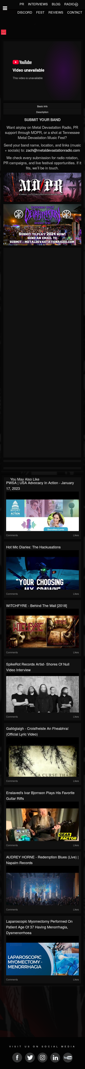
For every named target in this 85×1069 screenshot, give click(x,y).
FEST (40, 12)
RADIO (69, 4)
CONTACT (74, 12)
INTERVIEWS (38, 4)
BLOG (56, 4)
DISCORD (24, 12)
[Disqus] (42, 301)
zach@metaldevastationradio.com (53, 150)
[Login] (76, 4)
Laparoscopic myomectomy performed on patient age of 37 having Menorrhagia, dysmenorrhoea (39, 927)
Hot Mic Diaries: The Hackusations (33, 546)
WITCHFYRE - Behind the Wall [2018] (36, 605)
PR (22, 4)
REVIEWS (55, 12)
